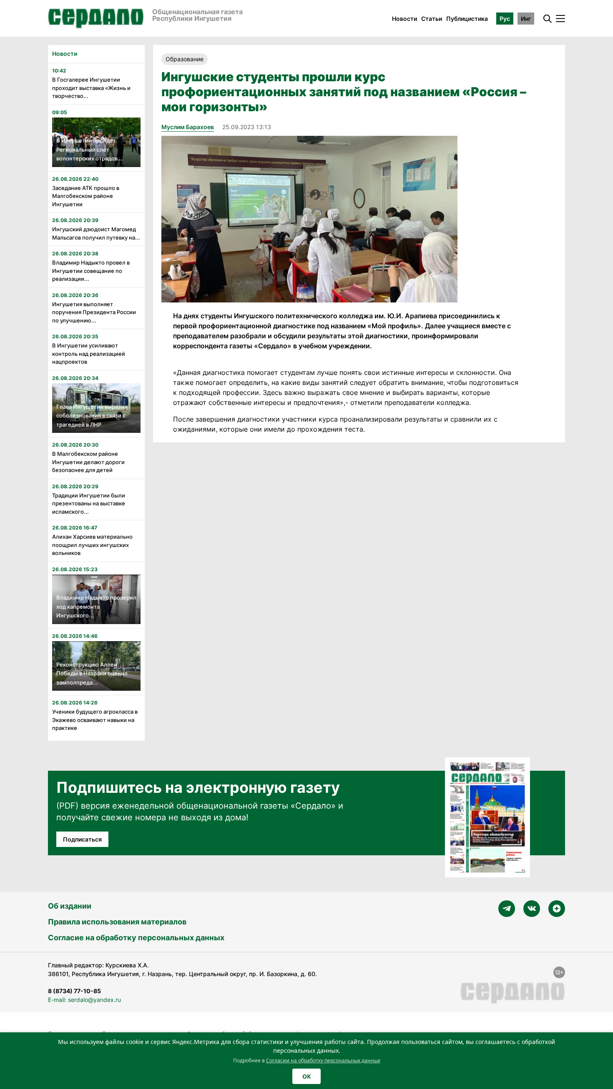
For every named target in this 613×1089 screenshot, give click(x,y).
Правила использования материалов (117, 921)
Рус (505, 18)
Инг (526, 18)
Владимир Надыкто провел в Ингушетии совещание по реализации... (91, 270)
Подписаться (82, 839)
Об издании (69, 906)
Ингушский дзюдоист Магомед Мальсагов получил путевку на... (96, 233)
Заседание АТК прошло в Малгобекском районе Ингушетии (85, 196)
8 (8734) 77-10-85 (74, 990)
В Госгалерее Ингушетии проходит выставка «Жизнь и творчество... (91, 87)
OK (306, 1076)
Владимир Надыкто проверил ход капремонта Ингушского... (96, 606)
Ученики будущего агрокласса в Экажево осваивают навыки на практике (95, 719)
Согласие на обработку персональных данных (136, 937)
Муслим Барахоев (187, 126)
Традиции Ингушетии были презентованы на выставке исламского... (88, 503)
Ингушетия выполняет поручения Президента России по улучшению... (94, 312)
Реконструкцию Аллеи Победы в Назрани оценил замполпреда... (92, 673)
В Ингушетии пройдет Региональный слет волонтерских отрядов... (89, 149)
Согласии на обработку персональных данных (323, 1060)
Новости (404, 18)
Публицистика (467, 18)
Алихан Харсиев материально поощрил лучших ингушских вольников (92, 544)
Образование (184, 58)
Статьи (431, 18)
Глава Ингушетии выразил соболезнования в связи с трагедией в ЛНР (92, 415)
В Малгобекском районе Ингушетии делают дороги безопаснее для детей (88, 461)
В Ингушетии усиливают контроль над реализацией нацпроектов (88, 353)
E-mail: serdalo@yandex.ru (84, 999)
